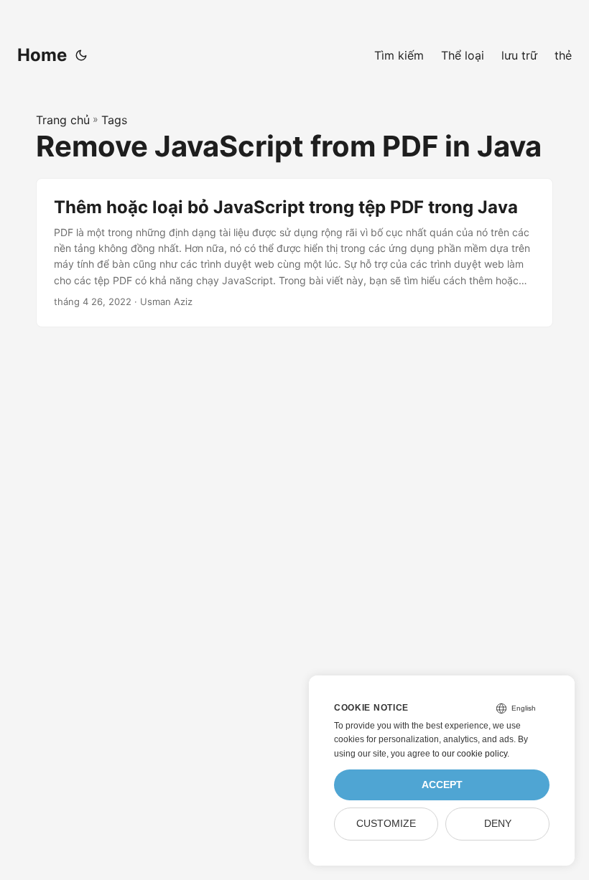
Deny (497, 823)
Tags (114, 120)
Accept (442, 785)
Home (42, 55)
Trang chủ (63, 120)
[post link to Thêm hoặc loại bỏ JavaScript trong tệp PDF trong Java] (294, 253)
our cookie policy (474, 754)
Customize (386, 823)
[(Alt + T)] (81, 55)
